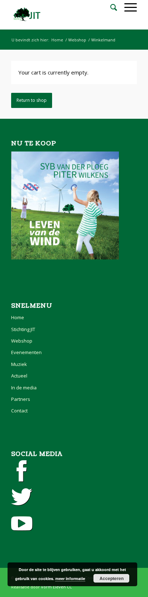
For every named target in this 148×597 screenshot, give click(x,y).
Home (57, 39)
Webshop (77, 39)
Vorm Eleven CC (56, 586)
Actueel (19, 375)
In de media (24, 387)
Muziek (19, 364)
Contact (19, 410)
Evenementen (26, 352)
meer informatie (70, 578)
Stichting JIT (23, 329)
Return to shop (32, 100)
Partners (20, 399)
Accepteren (112, 578)
